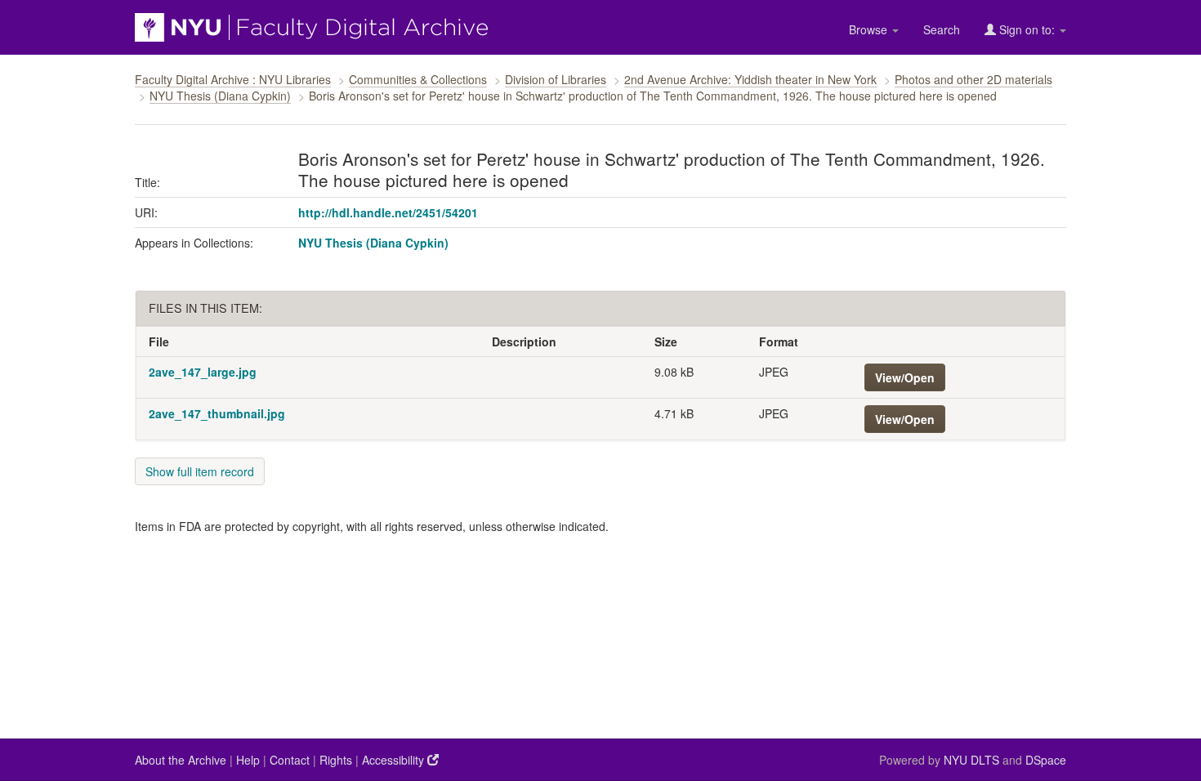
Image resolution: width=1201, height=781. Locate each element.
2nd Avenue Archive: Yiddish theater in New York (750, 79)
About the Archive (180, 760)
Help (248, 760)
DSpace (1045, 760)
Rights (335, 760)
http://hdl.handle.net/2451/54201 (388, 212)
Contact (290, 760)
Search (941, 29)
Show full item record (199, 471)
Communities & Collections (418, 79)
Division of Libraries (555, 79)
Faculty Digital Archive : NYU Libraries (233, 79)
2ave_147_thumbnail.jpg (217, 413)
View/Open (905, 377)
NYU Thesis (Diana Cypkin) (220, 95)
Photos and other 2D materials (973, 79)
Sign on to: (1027, 29)
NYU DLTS (971, 760)
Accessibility (394, 760)
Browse (870, 29)
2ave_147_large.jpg (203, 372)
